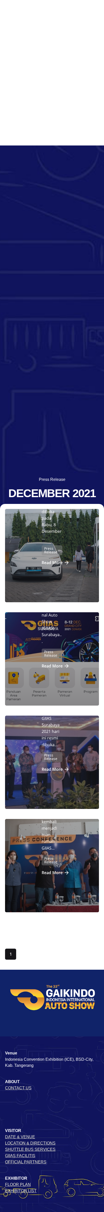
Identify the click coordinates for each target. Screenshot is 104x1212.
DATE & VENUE (20, 1137)
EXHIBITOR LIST (21, 1191)
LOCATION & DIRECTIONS (30, 1143)
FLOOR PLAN (18, 1184)
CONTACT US (18, 1088)
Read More (52, 562)
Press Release (52, 479)
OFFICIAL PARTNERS (25, 1162)
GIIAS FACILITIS (20, 1156)
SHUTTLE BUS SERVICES (30, 1149)
